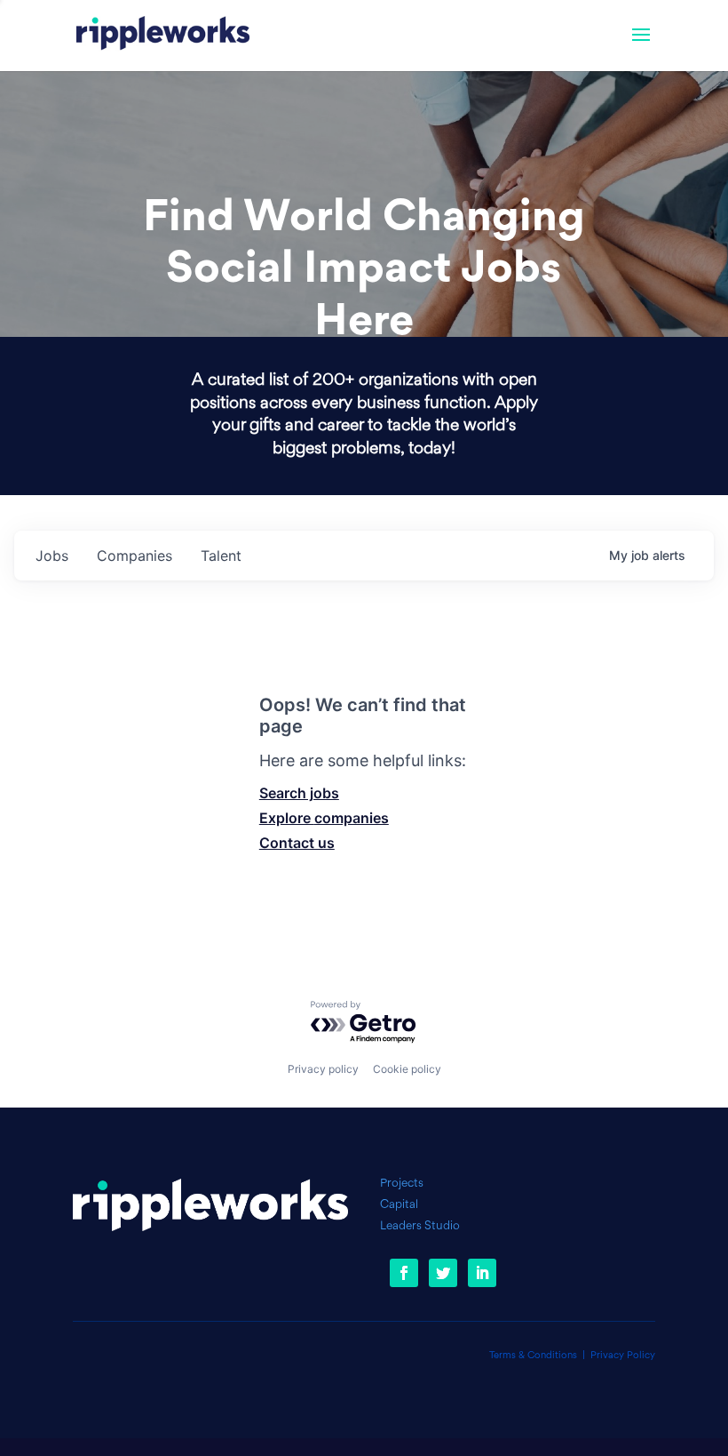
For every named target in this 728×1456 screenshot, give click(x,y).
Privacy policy (323, 1069)
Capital (399, 1205)
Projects (401, 1183)
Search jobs (299, 793)
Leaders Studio (420, 1226)
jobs (52, 555)
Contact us (297, 843)
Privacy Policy (622, 1356)
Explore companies (324, 818)
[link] (162, 35)
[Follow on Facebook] (404, 1273)
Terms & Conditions (533, 1356)
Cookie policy (407, 1069)
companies (134, 555)
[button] (641, 46)
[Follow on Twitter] (443, 1273)
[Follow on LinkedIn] (482, 1273)
